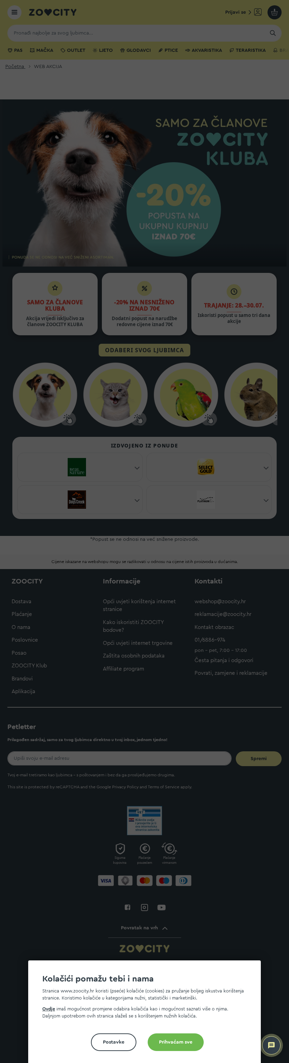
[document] (147, 1015)
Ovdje (48, 1009)
